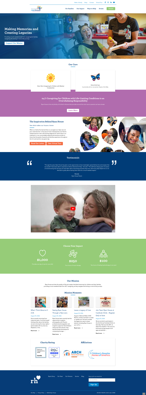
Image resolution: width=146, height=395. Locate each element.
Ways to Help (91, 8)
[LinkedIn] (111, 2)
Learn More (73, 110)
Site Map (33, 392)
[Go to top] (143, 394)
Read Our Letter (37, 143)
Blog (82, 376)
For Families (69, 8)
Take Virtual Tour (54, 143)
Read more (34, 330)
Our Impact (80, 8)
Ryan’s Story (51, 376)
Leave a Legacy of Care (82, 310)
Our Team (60, 376)
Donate (111, 8)
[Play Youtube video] (73, 208)
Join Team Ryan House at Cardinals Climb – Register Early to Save (105, 312)
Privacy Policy (41, 392)
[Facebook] (105, 2)
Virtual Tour (99, 2)
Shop (85, 2)
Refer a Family (78, 2)
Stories (77, 376)
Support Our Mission (14, 43)
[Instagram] (108, 2)
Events (101, 8)
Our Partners (68, 376)
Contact (92, 2)
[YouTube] (114, 2)
